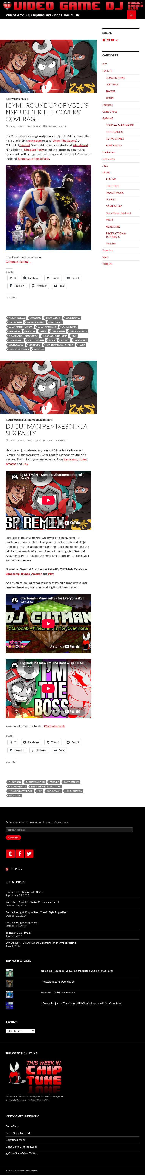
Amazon (11, 463)
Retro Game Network (18, 1133)
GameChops (13, 1126)
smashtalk (80, 340)
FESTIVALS (112, 84)
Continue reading (19, 261)
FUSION (26, 419)
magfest (30, 331)
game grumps (69, 326)
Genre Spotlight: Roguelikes (22, 922)
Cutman (35, 440)
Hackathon (108, 152)
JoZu (105, 165)
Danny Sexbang (35, 322)
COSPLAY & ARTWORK (120, 125)
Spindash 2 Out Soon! (18, 932)
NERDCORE (46, 419)
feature (54, 782)
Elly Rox (35, 126)
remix (52, 340)
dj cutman (55, 322)
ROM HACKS (114, 145)
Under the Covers (19, 349)
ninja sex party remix (55, 335)
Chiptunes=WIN (15, 1139)
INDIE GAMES (114, 131)
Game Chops (109, 111)
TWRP (82, 344)
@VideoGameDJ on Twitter (22, 1153)
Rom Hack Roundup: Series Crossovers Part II (32, 902)
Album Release (17, 317)
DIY (104, 64)
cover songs (73, 317)
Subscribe (13, 837)
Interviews (13, 99)
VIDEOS (107, 263)
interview (14, 331)
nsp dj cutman (36, 340)
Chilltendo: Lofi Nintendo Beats (24, 892)
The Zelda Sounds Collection (58, 981)
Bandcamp (70, 459)
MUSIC (24, 99)
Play (25, 463)
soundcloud (16, 344)
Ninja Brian (58, 331)
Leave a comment (56, 126)
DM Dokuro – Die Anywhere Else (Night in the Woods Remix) (41, 942)
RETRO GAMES (115, 138)
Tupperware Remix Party (33, 158)
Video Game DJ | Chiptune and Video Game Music (43, 15)
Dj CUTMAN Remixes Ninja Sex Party (46, 429)
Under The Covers (64, 140)
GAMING (107, 118)
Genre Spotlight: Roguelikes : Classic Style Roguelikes (37, 912)
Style (105, 257)
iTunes (82, 459)
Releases (111, 243)
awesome (35, 317)
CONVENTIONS (115, 77)
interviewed (80, 145)
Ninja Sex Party (34, 149)
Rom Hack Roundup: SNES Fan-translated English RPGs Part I (77, 970)
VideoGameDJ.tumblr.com (21, 1146)
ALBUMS (111, 179)
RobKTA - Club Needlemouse (58, 992)
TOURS (110, 98)
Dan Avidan (15, 322)
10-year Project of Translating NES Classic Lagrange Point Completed (81, 1003)
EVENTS (107, 71)
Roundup (107, 250)
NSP (74, 335)
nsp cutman (15, 340)
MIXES (109, 219)
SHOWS (110, 91)
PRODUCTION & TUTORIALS (116, 235)
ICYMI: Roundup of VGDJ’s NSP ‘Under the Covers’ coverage (47, 112)
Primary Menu (140, 14)
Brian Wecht (53, 317)
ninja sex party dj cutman (23, 335)
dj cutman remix (47, 326)
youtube (39, 349)
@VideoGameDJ (54, 726)
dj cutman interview (20, 326)
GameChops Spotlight (118, 213)
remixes (65, 340)
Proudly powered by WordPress (21, 1170)
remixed (24, 145)
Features (107, 104)
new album (34, 140)
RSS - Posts (15, 869)
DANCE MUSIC (13, 419)
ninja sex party (78, 331)
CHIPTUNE (112, 186)
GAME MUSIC (114, 206)
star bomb (34, 344)
